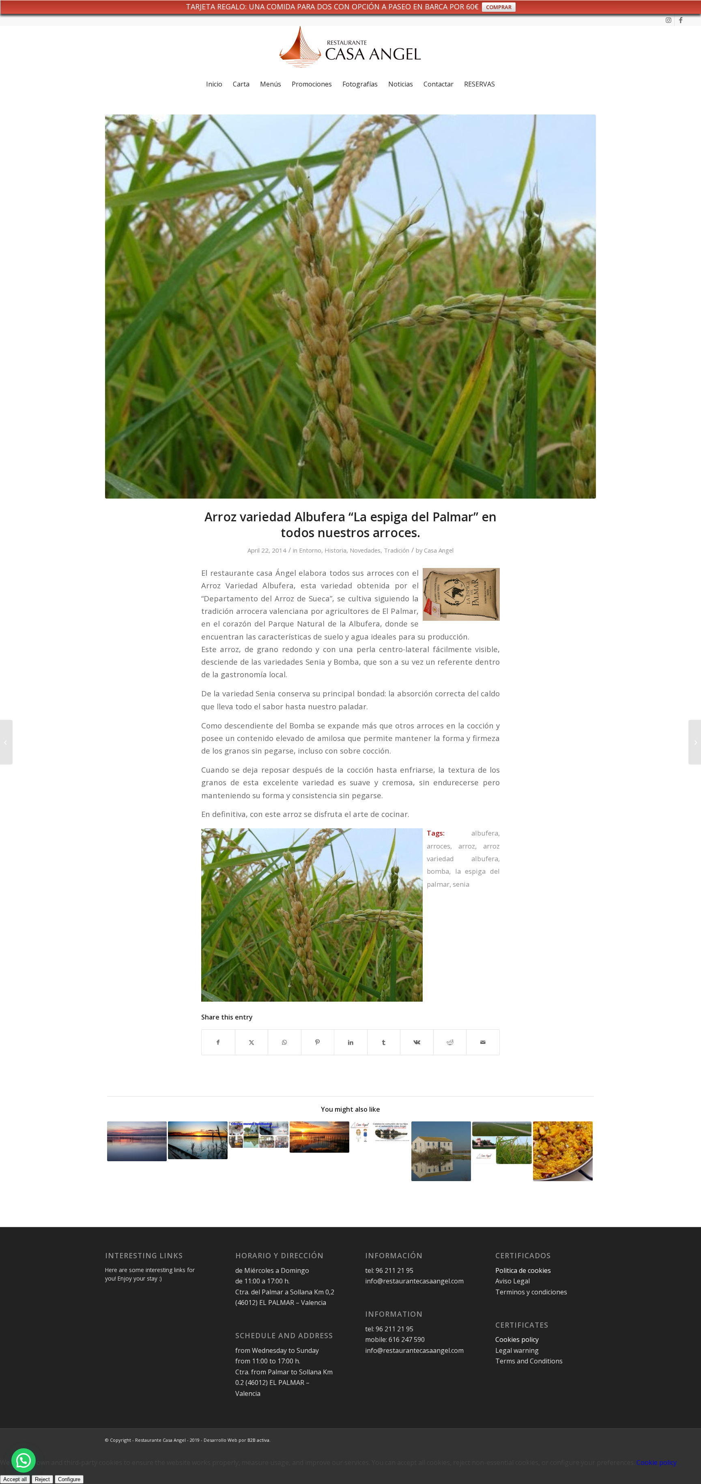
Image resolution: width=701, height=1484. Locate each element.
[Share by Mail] (483, 1042)
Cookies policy (517, 1339)
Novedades (365, 550)
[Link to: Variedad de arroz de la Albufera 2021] (441, 1151)
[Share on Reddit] (450, 1042)
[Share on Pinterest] (317, 1042)
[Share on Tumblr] (384, 1042)
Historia (335, 550)
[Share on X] (251, 1042)
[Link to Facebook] (681, 20)
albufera (484, 833)
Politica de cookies (524, 1270)
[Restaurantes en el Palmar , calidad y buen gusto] (694, 742)
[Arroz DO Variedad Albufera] (350, 306)
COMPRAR (499, 7)
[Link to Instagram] (668, 20)
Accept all (15, 1479)
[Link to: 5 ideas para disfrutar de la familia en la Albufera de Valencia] (319, 1137)
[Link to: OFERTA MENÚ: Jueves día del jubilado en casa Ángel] (258, 1134)
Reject (42, 1479)
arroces (438, 846)
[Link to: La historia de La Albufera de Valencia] (137, 1141)
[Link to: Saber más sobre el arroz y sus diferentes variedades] (502, 1142)
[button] (23, 1460)
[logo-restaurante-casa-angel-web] (350, 50)
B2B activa (258, 1440)
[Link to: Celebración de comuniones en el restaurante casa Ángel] (380, 1131)
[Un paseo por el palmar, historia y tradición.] (6, 742)
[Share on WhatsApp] (284, 1042)
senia (461, 884)
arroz (466, 846)
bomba (438, 871)
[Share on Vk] (416, 1042)
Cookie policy (656, 1462)
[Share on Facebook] (218, 1042)
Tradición (396, 550)
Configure (69, 1479)
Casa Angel (439, 550)
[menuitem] (214, 84)
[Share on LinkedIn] (350, 1042)
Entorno (310, 550)
